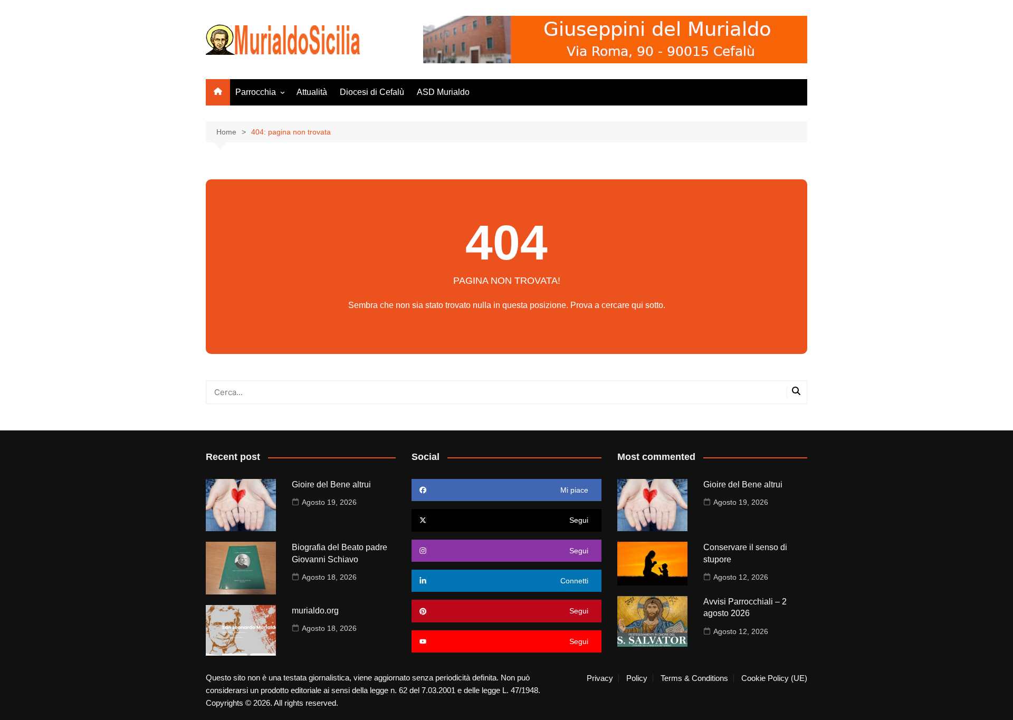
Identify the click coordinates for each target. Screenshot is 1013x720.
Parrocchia (255, 92)
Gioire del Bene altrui (331, 484)
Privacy (600, 678)
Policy (636, 678)
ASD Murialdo (443, 92)
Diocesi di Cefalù (372, 92)
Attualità (312, 92)
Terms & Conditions (694, 678)
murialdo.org (315, 610)
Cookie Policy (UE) (774, 678)
